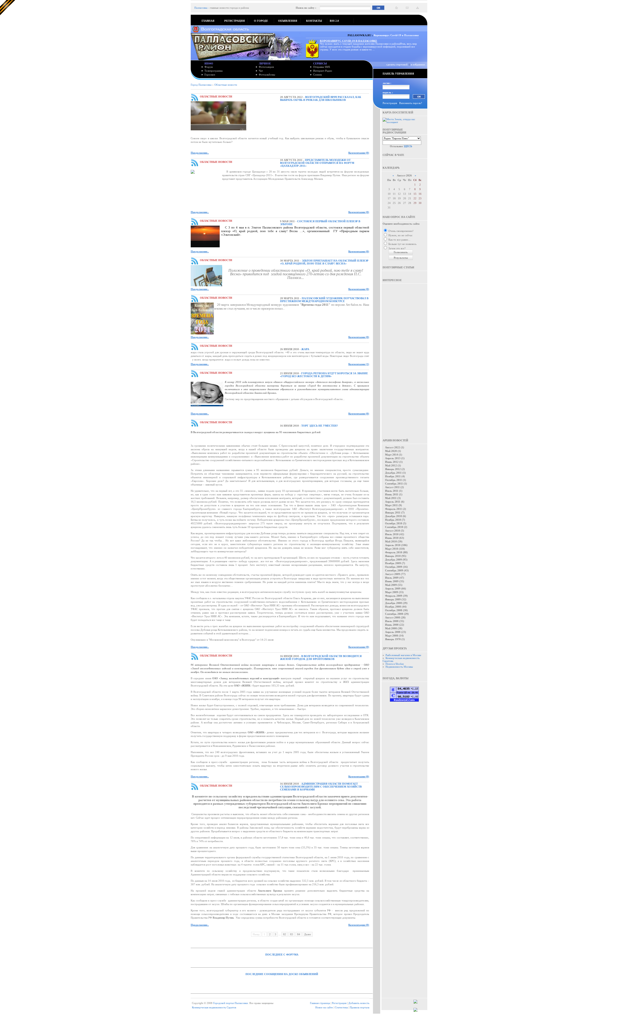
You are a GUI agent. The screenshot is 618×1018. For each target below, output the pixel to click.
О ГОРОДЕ (261, 20)
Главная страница (320, 1003)
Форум (208, 66)
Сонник (317, 74)
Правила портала (359, 1007)
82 (284, 934)
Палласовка (200, 7)
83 (291, 934)
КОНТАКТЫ (314, 20)
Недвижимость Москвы (399, 666)
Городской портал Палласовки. (231, 1003)
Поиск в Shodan (395, 663)
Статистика (341, 1007)
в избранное (418, 64)
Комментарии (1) (358, 364)
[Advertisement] (404, 357)
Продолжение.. (200, 152)
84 (298, 934)
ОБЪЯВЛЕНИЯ (287, 20)
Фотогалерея (266, 66)
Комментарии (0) (358, 152)
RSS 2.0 (334, 20)
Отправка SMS (321, 66)
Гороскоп (209, 74)
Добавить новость (358, 1003)
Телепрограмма (213, 70)
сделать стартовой (396, 64)
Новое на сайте (324, 1007)
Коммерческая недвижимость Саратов (214, 1007)
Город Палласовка (201, 84)
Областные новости (225, 84)
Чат (261, 70)
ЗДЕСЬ (408, 146)
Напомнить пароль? (410, 103)
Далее (307, 934)
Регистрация (390, 103)
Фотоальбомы (267, 74)
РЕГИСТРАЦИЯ (234, 20)
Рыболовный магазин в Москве (403, 655)
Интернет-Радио (322, 70)
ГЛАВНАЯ (208, 20)
